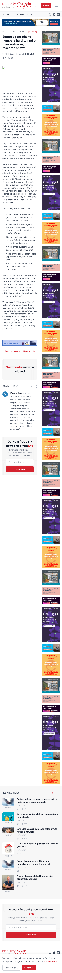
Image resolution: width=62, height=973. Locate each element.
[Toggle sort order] (32, 386)
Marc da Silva (28, 54)
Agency (20, 32)
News (12, 32)
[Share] (36, 386)
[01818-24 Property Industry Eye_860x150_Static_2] (19, 343)
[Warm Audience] (51, 51)
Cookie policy (50, 961)
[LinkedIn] (58, 14)
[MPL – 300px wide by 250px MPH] (51, 38)
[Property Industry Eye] (16, 5)
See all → (56, 793)
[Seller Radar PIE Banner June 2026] (31, 22)
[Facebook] (54, 14)
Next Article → (30, 351)
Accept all (28, 968)
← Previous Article (11, 351)
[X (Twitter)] (50, 14)
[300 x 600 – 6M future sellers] (51, 84)
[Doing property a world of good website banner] (51, 108)
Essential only (11, 968)
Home (5, 32)
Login (46, 5)
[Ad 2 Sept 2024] (51, 125)
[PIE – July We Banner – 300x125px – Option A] (51, 61)
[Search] (36, 5)
